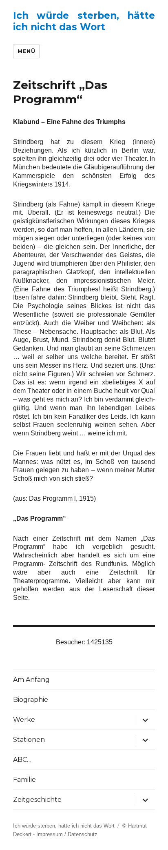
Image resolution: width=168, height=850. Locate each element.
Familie (24, 779)
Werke (24, 719)
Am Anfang (31, 680)
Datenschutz (82, 834)
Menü (26, 51)
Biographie (30, 700)
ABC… (22, 759)
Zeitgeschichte (37, 799)
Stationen (29, 739)
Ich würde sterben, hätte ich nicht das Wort (84, 21)
